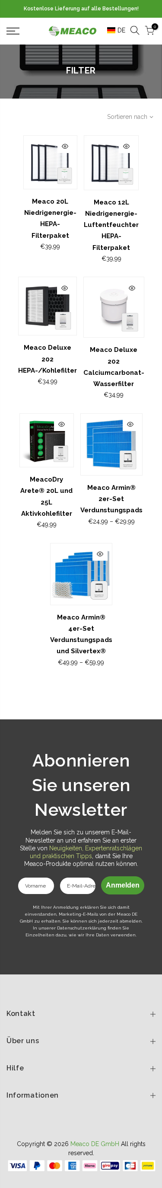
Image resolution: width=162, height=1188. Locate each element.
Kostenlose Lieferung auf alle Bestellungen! (81, 9)
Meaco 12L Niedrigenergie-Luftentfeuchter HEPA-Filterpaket (111, 225)
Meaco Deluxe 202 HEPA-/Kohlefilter (47, 359)
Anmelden (123, 885)
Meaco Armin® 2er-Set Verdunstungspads (111, 499)
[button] (113, 30)
